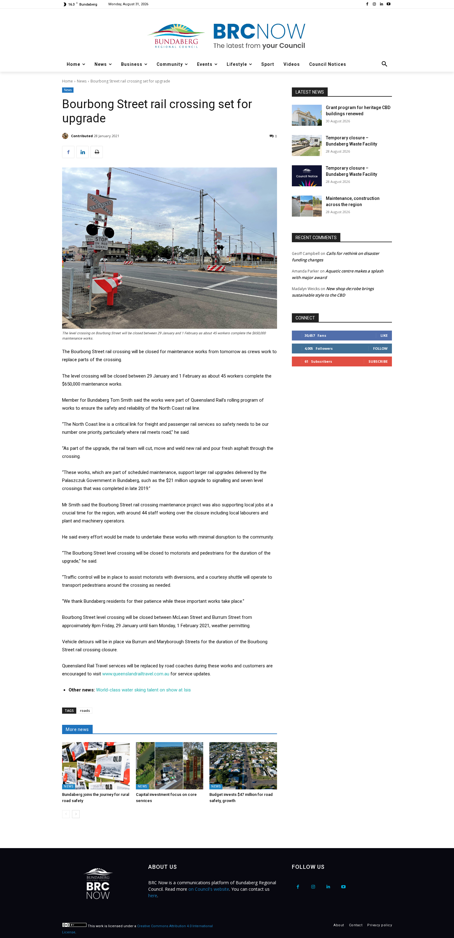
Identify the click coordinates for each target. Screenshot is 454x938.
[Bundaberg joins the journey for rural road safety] (96, 765)
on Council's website (208, 889)
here (152, 895)
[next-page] (76, 814)
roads (85, 710)
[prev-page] (66, 814)
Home (67, 81)
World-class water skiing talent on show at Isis (143, 690)
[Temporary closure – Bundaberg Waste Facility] (307, 145)
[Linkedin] (381, 4)
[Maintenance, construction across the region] (307, 206)
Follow (380, 348)
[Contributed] (66, 136)
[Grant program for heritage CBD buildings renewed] (307, 115)
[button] (384, 64)
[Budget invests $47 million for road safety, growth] (243, 765)
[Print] (96, 152)
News (81, 81)
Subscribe (378, 361)
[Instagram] (374, 4)
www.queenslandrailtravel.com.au (135, 674)
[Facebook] (367, 4)
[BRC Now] (227, 36)
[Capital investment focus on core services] (170, 765)
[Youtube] (388, 4)
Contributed (82, 135)
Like (384, 335)
